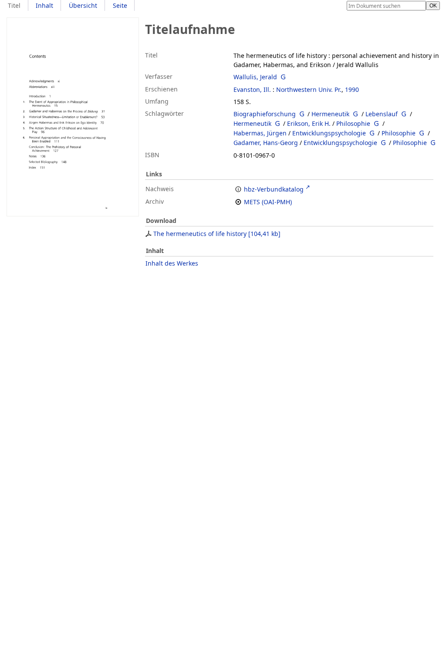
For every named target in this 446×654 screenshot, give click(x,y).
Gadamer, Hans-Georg (265, 142)
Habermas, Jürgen (260, 133)
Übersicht (83, 5)
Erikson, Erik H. (309, 123)
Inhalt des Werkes (171, 263)
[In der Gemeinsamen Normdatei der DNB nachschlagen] (283, 77)
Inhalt (44, 5)
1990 (352, 89)
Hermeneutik (330, 114)
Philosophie (353, 123)
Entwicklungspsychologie (329, 133)
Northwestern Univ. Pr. (308, 89)
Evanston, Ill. (252, 89)
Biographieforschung (264, 114)
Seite (120, 5)
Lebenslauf (381, 114)
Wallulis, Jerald (255, 77)
